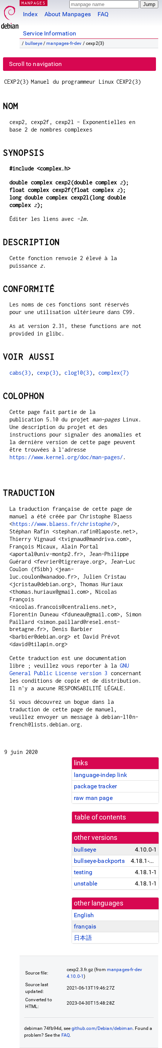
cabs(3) (20, 372)
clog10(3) (78, 372)
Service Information (49, 33)
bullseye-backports (99, 860)
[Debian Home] (9, 15)
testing (83, 872)
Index (30, 14)
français (85, 926)
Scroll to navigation (35, 63)
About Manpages (67, 14)
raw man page (93, 797)
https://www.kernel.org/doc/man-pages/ (66, 457)
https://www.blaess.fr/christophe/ (63, 524)
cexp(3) (47, 372)
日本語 (83, 937)
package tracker (95, 786)
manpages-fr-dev (63, 43)
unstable (85, 883)
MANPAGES (33, 2)
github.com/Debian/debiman (102, 1028)
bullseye (33, 43)
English (84, 915)
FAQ (103, 14)
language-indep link (100, 774)
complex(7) (113, 372)
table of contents (100, 817)
